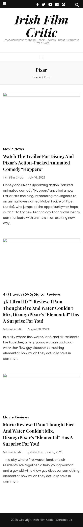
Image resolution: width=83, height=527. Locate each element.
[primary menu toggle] (42, 57)
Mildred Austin (13, 329)
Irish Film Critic (41, 25)
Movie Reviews (16, 417)
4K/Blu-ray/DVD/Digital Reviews (32, 294)
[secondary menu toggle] (4, 4)
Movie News (13, 149)
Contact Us (64, 520)
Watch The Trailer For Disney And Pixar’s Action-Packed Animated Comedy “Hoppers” (38, 162)
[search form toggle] (77, 5)
